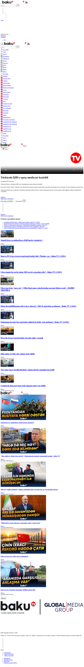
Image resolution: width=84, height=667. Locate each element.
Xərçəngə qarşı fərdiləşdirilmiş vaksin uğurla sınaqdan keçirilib (27, 370)
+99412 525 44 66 (9, 655)
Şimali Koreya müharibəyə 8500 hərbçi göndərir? (22, 240)
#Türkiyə (3, 197)
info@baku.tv (7, 652)
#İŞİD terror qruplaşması (7, 198)
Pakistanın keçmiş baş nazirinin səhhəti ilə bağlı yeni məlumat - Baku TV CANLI (35, 322)
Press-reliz (6, 661)
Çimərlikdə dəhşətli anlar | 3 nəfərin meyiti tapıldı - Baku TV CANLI (22, 222)
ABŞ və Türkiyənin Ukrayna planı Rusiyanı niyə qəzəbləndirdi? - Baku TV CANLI (26, 228)
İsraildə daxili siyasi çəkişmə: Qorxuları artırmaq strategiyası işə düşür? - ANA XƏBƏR (26, 223)
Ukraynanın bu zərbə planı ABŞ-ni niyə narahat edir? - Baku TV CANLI (31, 272)
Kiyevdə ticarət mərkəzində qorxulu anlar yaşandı (22, 338)
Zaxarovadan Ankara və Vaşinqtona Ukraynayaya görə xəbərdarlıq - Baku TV (24, 226)
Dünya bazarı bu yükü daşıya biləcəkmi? (14, 556)
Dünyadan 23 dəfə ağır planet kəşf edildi (18, 354)
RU (5, 40)
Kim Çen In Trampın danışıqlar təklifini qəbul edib (18, 590)
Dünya (24, 145)
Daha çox (3, 598)
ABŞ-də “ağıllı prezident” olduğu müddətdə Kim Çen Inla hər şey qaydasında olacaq (29, 489)
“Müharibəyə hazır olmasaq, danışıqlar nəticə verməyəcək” (20, 523)
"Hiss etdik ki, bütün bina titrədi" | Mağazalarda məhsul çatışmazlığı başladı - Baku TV (30, 456)
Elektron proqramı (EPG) (10, 662)
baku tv (6, 149)
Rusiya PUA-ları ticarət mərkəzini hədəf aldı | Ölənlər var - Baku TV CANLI (33, 256)
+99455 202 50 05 (9, 654)
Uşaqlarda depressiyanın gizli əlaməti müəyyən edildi (23, 386)
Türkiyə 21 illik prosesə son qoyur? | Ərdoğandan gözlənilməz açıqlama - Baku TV (25, 225)
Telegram (3, 37)
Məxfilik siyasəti (8, 660)
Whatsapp (3, 35)
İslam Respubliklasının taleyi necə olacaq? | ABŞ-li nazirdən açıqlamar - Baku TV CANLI (38, 306)
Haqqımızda (7, 658)
